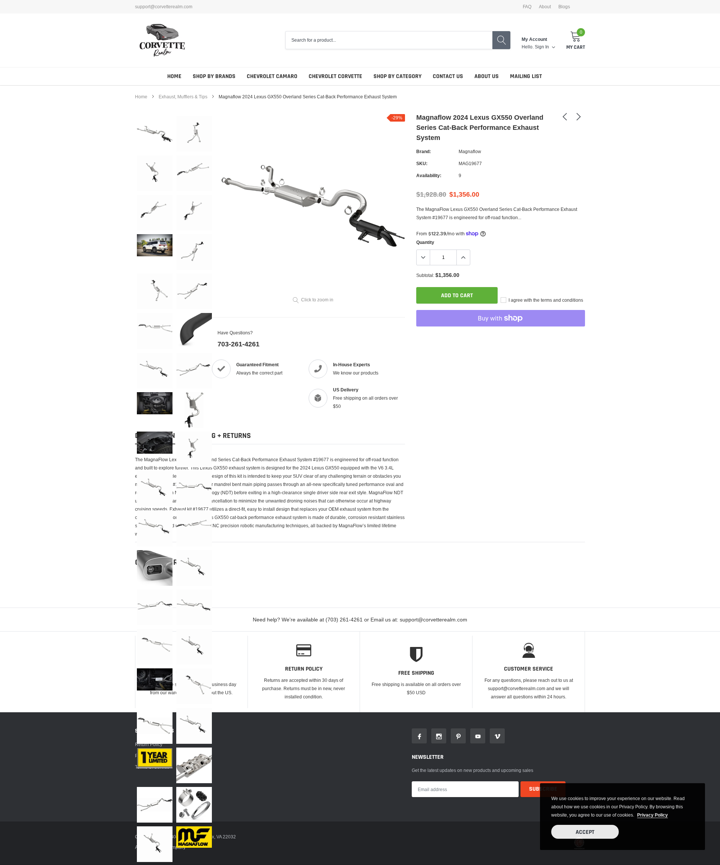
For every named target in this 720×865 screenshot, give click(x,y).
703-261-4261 (239, 344)
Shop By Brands (214, 76)
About (545, 7)
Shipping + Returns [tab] (218, 436)
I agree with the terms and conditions (545, 300)
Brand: (423, 151)
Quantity (425, 242)
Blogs (564, 7)
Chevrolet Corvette (335, 76)
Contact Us (448, 76)
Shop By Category (398, 76)
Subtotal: (425, 275)
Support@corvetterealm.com (163, 7)
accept (585, 832)
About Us (486, 76)
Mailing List (526, 76)
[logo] (162, 40)
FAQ (527, 7)
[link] (154, 134)
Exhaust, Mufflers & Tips (183, 96)
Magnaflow (470, 151)
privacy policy (652, 815)
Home (174, 76)
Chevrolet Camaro (272, 76)
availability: (428, 175)
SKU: (422, 163)
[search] (501, 40)
